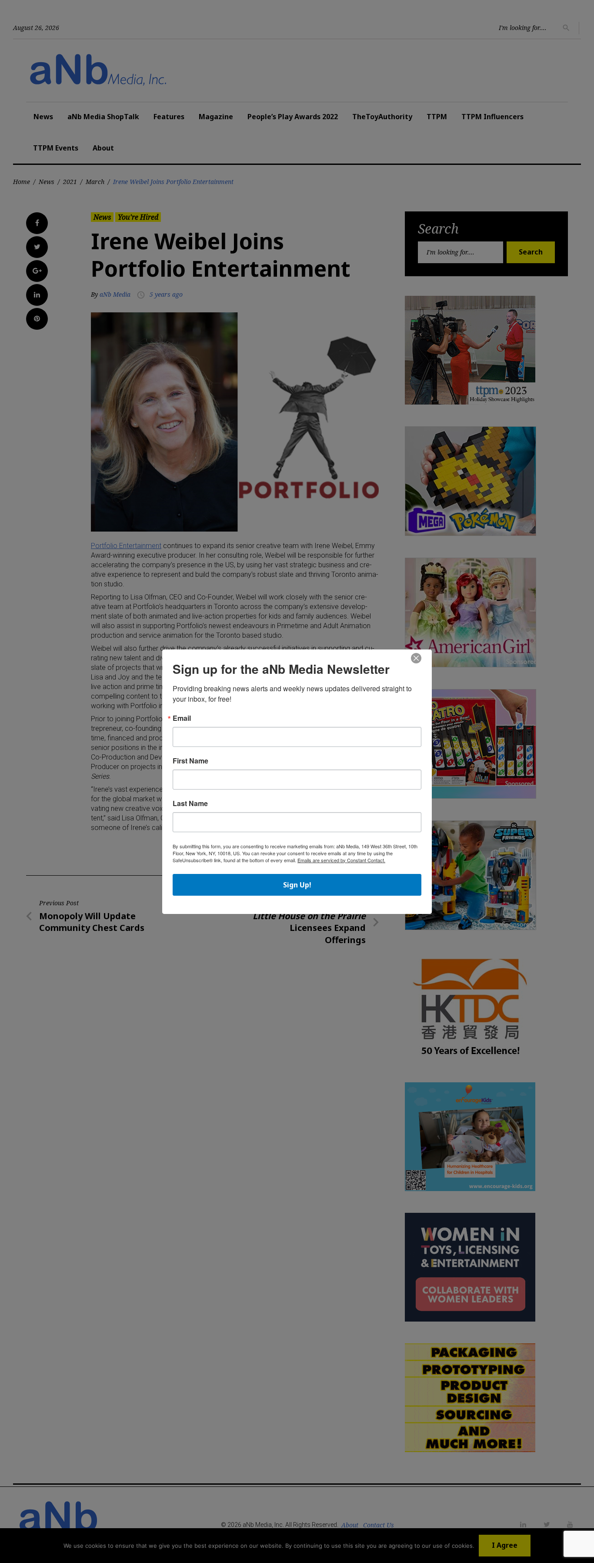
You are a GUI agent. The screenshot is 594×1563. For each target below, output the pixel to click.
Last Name (190, 803)
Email (182, 718)
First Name (190, 760)
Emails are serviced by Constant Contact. (341, 860)
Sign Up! (297, 885)
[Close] (416, 658)
